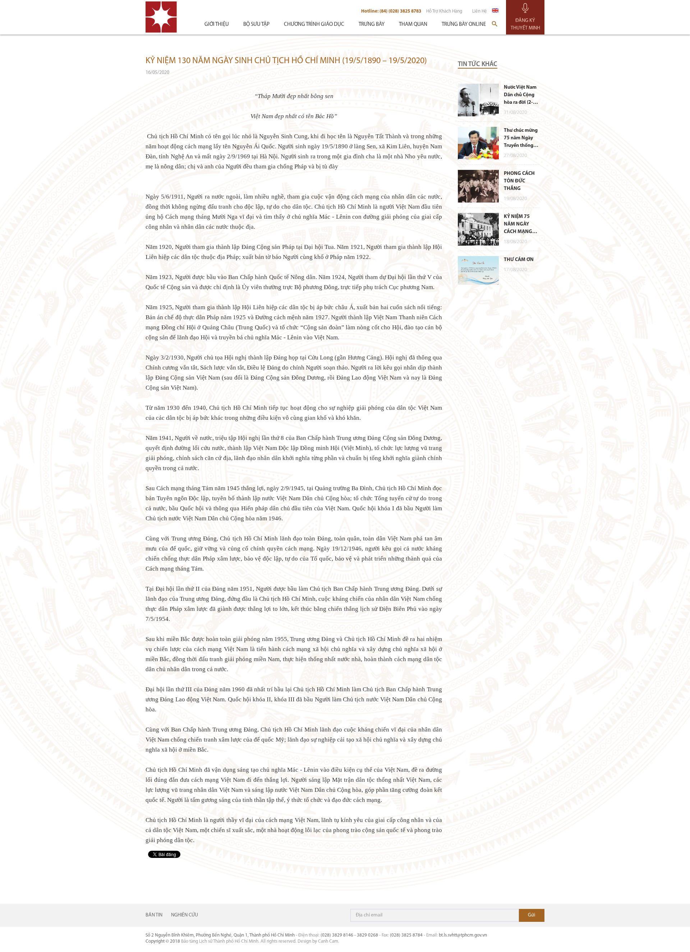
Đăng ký (531, 915)
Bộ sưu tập (256, 24)
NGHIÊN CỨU (184, 915)
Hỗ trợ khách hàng (444, 11)
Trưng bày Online (464, 24)
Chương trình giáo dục (314, 24)
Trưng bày (372, 24)
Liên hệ (479, 11)
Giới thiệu (216, 24)
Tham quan (413, 24)
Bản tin (154, 915)
